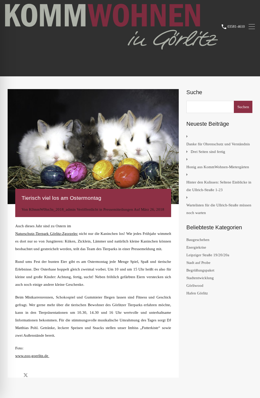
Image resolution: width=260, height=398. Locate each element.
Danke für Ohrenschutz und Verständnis (218, 144)
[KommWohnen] (111, 47)
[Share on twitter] (26, 374)
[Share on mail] (34, 374)
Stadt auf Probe (198, 263)
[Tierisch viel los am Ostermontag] (93, 146)
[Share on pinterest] (43, 374)
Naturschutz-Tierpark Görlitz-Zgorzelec (46, 234)
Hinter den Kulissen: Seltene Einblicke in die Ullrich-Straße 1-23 (218, 186)
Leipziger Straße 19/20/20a (207, 255)
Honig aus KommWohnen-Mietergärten (217, 167)
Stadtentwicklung (200, 278)
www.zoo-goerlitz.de (32, 356)
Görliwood (194, 285)
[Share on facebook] (16, 374)
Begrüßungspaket (200, 270)
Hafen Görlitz (197, 293)
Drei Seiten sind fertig (208, 152)
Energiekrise (196, 247)
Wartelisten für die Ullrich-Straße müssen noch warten (218, 209)
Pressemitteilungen (118, 209)
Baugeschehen (197, 240)
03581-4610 (236, 27)
